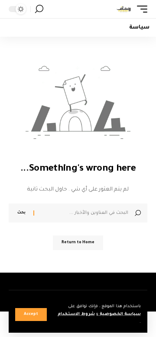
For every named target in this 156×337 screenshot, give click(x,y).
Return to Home (78, 243)
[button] (31, 314)
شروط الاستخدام (76, 314)
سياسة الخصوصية (119, 314)
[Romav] (123, 9)
